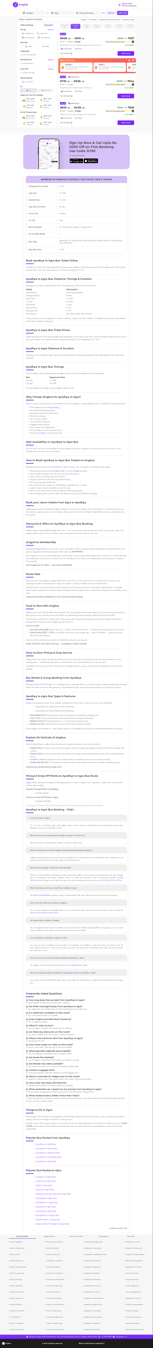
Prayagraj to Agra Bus (46, 1198)
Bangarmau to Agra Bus (47, 1215)
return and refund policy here (44, 913)
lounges (41, 433)
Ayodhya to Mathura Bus (48, 1153)
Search (121, 13)
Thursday (75, 26)
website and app (79, 965)
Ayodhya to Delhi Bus (46, 1144)
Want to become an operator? (91, 1343)
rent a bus (40, 684)
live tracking (53, 407)
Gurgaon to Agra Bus (46, 1177)
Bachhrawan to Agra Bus (48, 1220)
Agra (65, 467)
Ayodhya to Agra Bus (46, 1161)
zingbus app (59, 471)
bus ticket (51, 980)
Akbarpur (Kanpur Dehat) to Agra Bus (53, 1194)
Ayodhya (56, 467)
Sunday (108, 26)
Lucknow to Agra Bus (45, 1181)
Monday (119, 26)
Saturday (97, 26)
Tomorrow (111, 13)
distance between (41, 895)
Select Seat (126, 53)
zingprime (39, 549)
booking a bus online (111, 880)
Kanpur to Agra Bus (45, 1190)
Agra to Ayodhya (94, 512)
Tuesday (130, 26)
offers (47, 530)
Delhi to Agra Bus (44, 1185)
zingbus (77, 471)
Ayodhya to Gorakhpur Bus (48, 1157)
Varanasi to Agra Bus (46, 1211)
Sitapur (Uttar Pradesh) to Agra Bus (52, 1224)
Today (103, 13)
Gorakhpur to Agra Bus (46, 1202)
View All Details (65, 53)
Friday (86, 26)
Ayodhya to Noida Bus (46, 1149)
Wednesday (64, 26)
